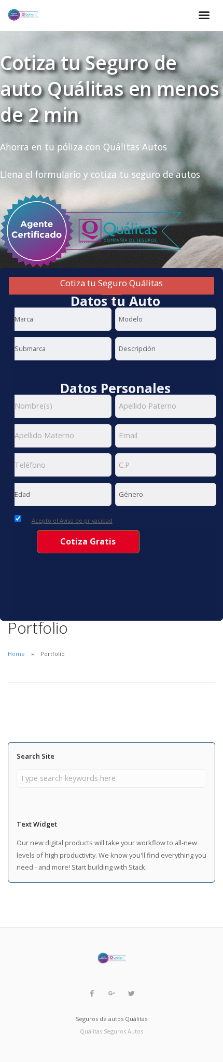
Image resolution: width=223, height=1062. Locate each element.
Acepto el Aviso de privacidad (72, 520)
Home (16, 654)
